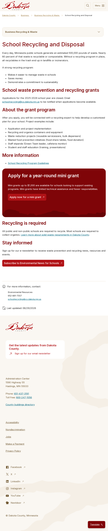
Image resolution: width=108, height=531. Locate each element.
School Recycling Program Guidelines (28, 163)
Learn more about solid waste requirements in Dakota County (55, 234)
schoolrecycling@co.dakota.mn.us (21, 101)
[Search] (88, 5)
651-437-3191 (21, 393)
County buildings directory (20, 404)
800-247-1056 (24, 397)
